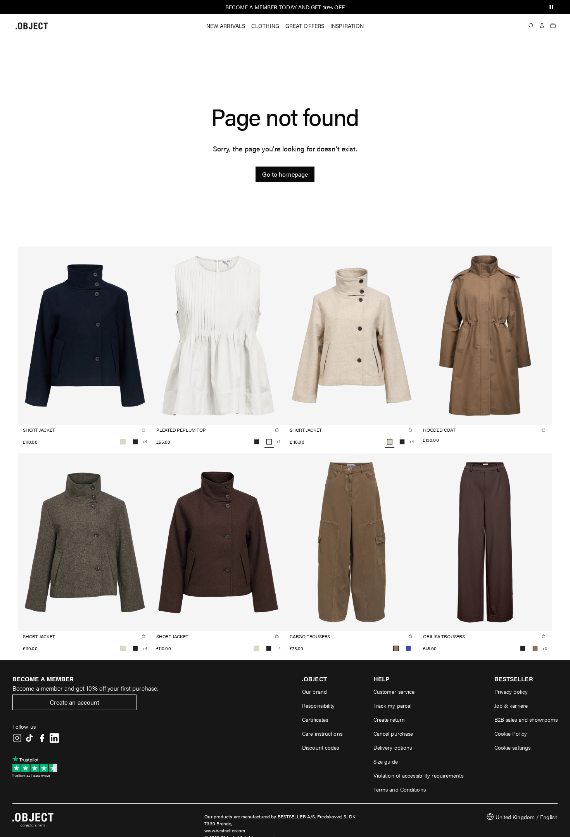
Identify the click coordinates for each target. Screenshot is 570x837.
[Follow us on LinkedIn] (54, 738)
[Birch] (122, 441)
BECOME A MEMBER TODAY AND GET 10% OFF (285, 7)
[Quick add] (143, 429)
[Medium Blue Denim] (408, 648)
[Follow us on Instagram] (17, 738)
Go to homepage (285, 174)
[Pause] (551, 7)
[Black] (135, 441)
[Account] (542, 25)
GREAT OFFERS (304, 26)
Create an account (75, 702)
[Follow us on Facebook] (42, 738)
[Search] (531, 25)
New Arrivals (225, 26)
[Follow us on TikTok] (29, 738)
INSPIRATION (347, 26)
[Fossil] (535, 648)
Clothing (265, 26)
